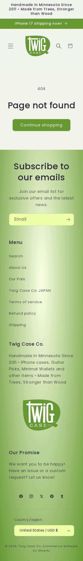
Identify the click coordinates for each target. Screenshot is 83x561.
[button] (11, 46)
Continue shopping (41, 125)
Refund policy (22, 313)
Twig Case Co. (30, 546)
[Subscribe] (68, 219)
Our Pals (17, 279)
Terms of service (25, 301)
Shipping (17, 324)
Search (16, 256)
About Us (18, 267)
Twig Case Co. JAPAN (30, 290)
